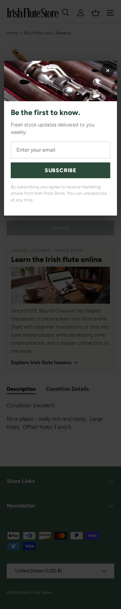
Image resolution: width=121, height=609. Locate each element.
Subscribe (60, 170)
